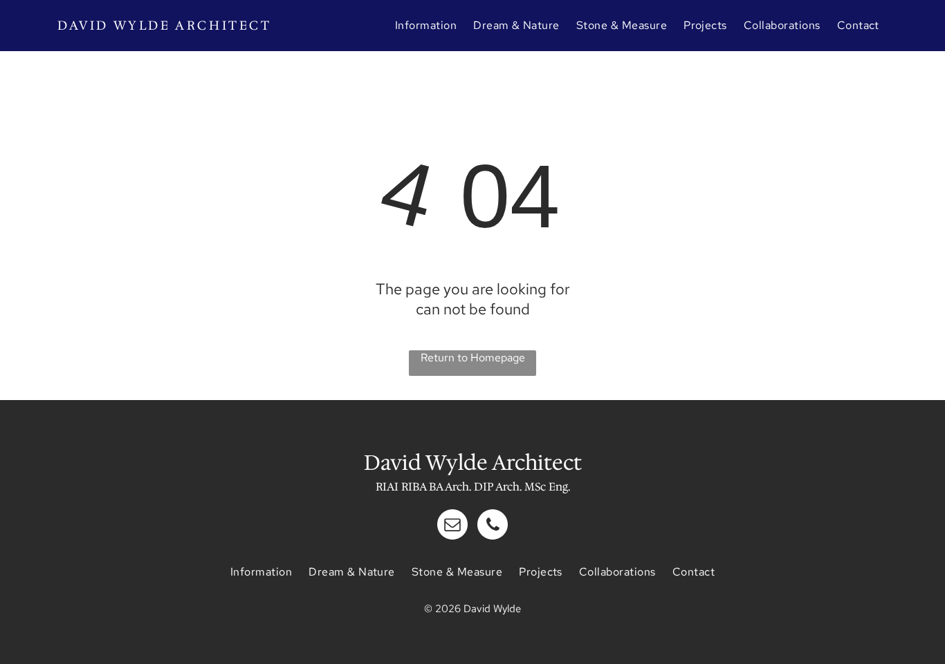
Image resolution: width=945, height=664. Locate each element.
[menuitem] (426, 25)
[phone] (492, 526)
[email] (452, 526)
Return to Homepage (473, 357)
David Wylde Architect (164, 25)
